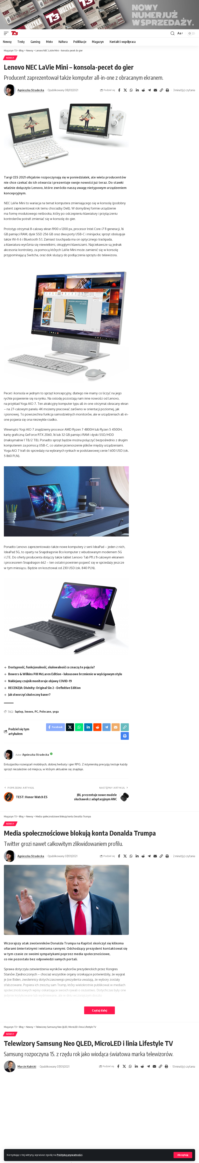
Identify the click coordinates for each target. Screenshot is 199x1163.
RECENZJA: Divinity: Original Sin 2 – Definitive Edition (44, 688)
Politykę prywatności (69, 1154)
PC (36, 711)
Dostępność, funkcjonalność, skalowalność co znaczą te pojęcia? (51, 667)
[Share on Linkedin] (137, 90)
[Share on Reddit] (143, 90)
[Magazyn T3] (14, 33)
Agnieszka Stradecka (30, 90)
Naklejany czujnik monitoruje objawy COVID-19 (40, 681)
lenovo (29, 711)
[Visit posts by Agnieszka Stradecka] (10, 90)
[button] (183, 1155)
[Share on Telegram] (149, 90)
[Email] (155, 90)
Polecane (45, 711)
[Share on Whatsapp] (131, 90)
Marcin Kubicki (26, 1066)
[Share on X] (125, 90)
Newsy (10, 58)
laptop (19, 711)
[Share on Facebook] (119, 90)
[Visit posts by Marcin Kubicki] (10, 1066)
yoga (56, 711)
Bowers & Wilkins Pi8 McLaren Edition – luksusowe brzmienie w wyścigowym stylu (65, 674)
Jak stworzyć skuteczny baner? (29, 695)
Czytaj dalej (99, 1010)
